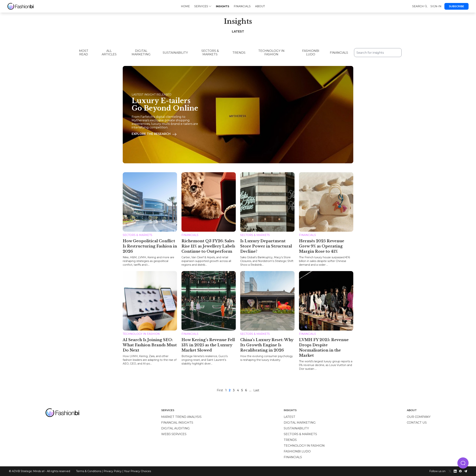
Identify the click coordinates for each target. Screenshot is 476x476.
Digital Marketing (141, 52)
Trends (238, 52)
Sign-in (435, 6)
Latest (289, 417)
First (220, 390)
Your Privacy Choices (137, 471)
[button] (463, 463)
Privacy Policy (113, 471)
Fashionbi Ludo (310, 52)
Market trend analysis (181, 417)
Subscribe (456, 6)
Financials (242, 6)
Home (185, 6)
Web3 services (173, 434)
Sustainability (175, 52)
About (260, 6)
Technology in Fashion (271, 52)
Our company (418, 417)
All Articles (109, 52)
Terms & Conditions (88, 471)
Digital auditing (175, 428)
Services (201, 6)
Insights (222, 6)
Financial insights (177, 422)
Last (256, 390)
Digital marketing (300, 422)
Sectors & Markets (210, 52)
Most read (83, 52)
